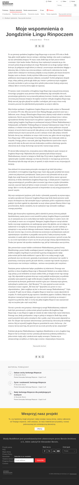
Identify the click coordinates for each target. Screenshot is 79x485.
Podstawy (5, 10)
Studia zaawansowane (30, 10)
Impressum (73, 474)
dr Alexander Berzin (36, 40)
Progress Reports (8, 461)
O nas (42, 10)
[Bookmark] (42, 46)
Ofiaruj (39, 429)
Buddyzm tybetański (16, 10)
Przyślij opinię (7, 447)
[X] (39, 46)
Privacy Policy (7, 454)
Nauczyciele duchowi (65, 14)
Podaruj (50, 10)
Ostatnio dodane (8, 459)
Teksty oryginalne (51, 14)
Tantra (43, 14)
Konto (73, 1)
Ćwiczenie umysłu (33, 14)
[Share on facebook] (36, 46)
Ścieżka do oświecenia (19, 14)
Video (64, 1)
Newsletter (6, 456)
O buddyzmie (6, 14)
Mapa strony (6, 452)
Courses (5, 463)
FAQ (3, 449)
